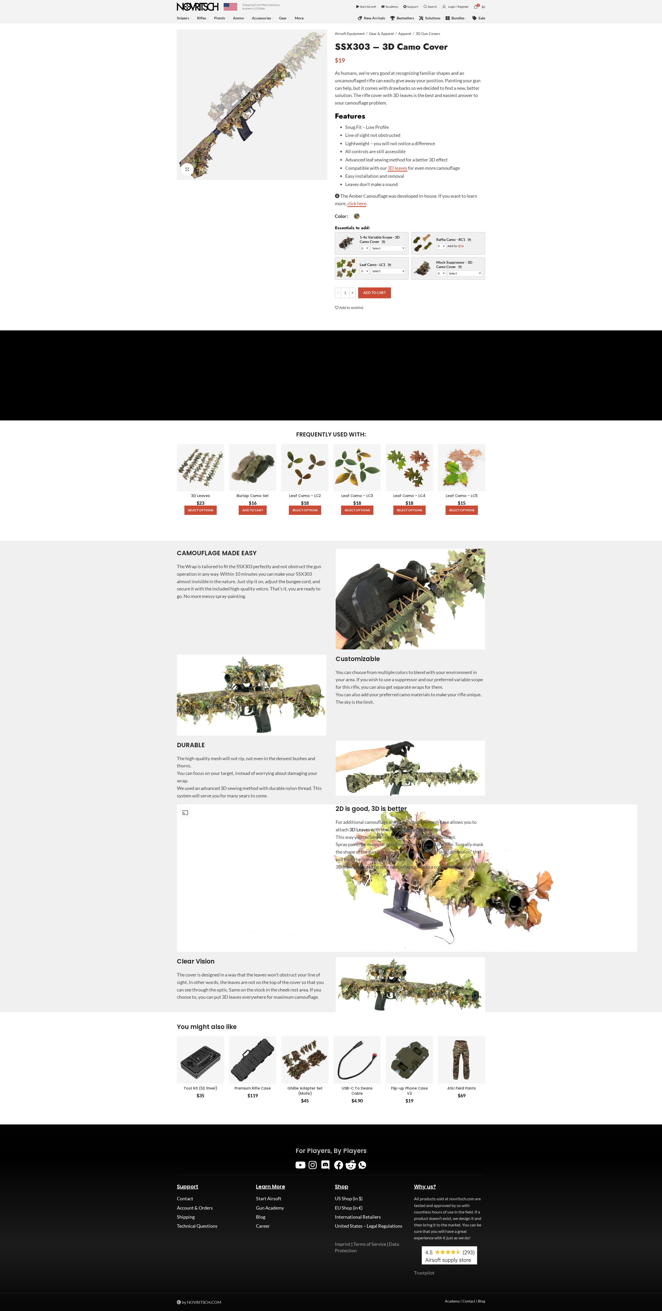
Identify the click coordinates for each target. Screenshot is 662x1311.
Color (340, 216)
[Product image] (200, 467)
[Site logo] (198, 6)
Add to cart (374, 293)
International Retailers (358, 1217)
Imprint (342, 1244)
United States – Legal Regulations (368, 1226)
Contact (185, 1198)
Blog (260, 1217)
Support (412, 7)
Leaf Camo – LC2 (305, 495)
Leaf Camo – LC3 (357, 495)
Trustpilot (424, 1273)
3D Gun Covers (428, 33)
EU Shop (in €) (349, 1208)
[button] (253, 510)
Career (263, 1226)
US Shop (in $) (349, 1198)
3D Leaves (200, 495)
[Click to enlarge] (187, 169)
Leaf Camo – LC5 (462, 495)
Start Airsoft (367, 7)
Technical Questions (197, 1226)
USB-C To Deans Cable (357, 1091)
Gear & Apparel (381, 33)
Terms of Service (369, 1244)
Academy (391, 7)
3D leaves (397, 168)
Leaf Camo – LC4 (409, 495)
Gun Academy (270, 1208)
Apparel (404, 33)
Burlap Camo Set (253, 495)
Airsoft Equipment (350, 33)
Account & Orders (195, 1208)
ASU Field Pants (461, 1088)
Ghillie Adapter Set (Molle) (304, 1091)
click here (356, 203)
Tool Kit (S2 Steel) (200, 1088)
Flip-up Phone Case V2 (409, 1091)
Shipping (186, 1217)
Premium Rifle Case (253, 1088)
